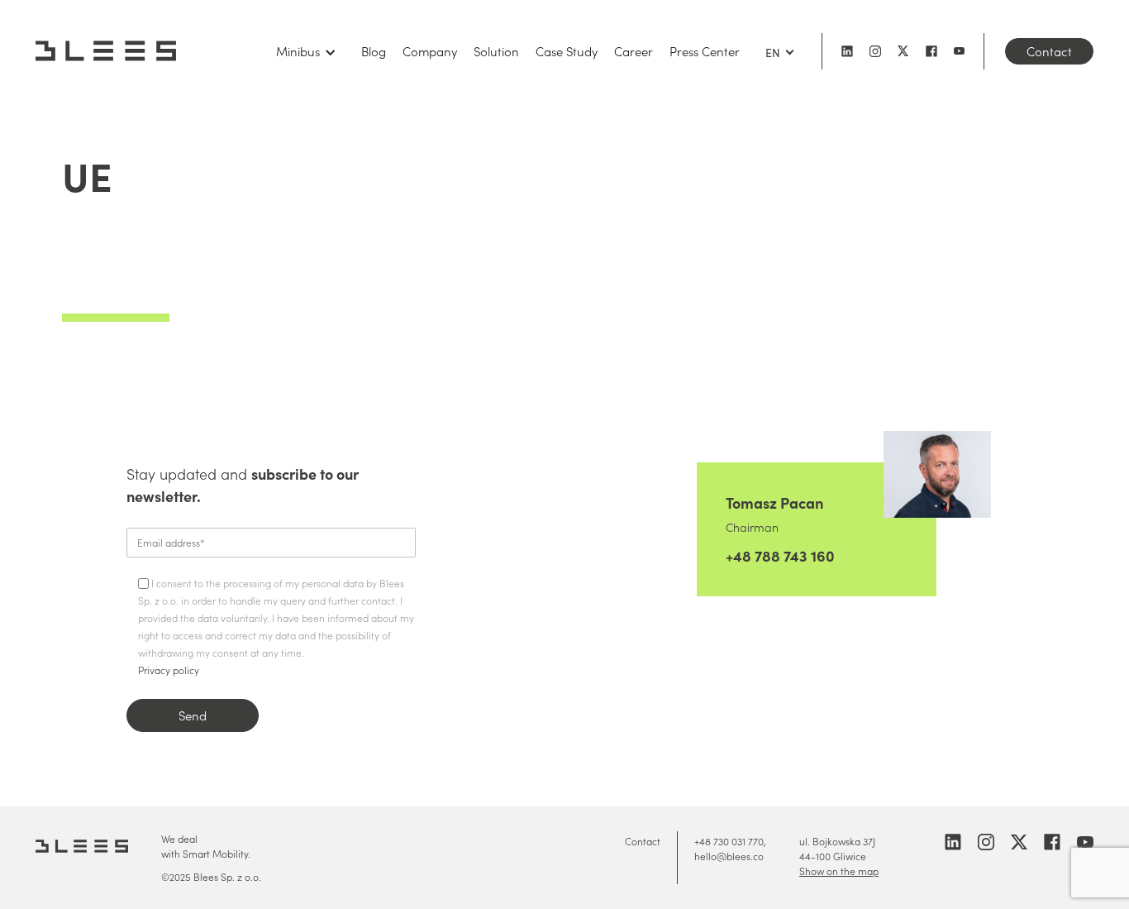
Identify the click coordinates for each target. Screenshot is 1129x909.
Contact (1049, 51)
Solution (496, 51)
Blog (373, 51)
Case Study (567, 51)
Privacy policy (168, 670)
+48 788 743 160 (780, 555)
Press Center (704, 51)
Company (430, 51)
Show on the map (839, 871)
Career (633, 51)
